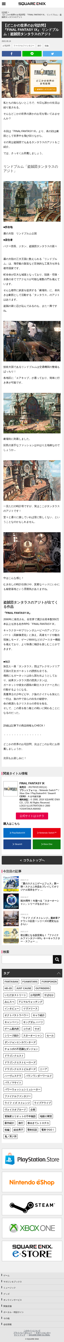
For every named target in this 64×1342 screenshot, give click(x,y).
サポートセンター (43, 1333)
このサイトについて (32, 1331)
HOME (4, 12)
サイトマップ (19, 1335)
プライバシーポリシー (22, 1333)
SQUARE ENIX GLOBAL (39, 1335)
